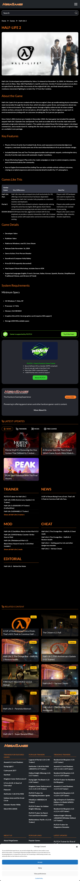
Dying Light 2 (8, 766)
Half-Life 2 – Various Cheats (51, 549)
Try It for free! (68, 334)
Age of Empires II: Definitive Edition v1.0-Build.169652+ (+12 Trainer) (64, 802)
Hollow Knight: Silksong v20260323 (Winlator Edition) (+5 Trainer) (65, 817)
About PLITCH (40, 378)
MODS (36, 429)
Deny (40, 868)
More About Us (40, 410)
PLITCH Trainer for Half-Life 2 (15, 496)
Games (12, 21)
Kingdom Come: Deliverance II (15, 779)
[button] (77, 846)
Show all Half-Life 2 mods (13, 549)
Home (4, 21)
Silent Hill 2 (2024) (10, 809)
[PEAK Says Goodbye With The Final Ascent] (21, 469)
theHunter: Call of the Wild (14, 794)
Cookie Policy (39, 878)
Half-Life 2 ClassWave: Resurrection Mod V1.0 (21, 531)
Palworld (7, 790)
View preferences (40, 874)
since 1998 (70, 397)
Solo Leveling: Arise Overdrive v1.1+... (62, 842)
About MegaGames (11, 840)
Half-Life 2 (23, 21)
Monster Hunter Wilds (12, 805)
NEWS (8, 429)
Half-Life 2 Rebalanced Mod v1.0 (16, 540)
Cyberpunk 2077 (10, 770)
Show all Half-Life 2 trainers (14, 515)
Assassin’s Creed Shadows (13, 762)
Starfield (7, 775)
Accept (40, 862)
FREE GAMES (52, 429)
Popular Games (34, 840)
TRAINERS (23, 429)
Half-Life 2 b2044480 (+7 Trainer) (16, 511)
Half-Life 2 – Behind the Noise (15, 566)
